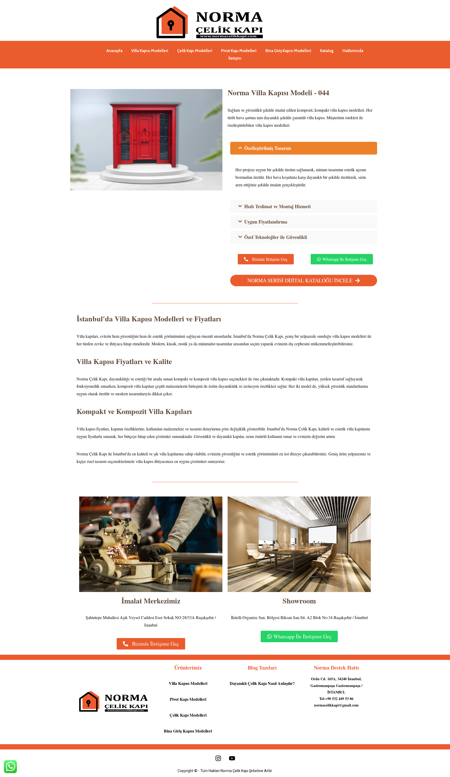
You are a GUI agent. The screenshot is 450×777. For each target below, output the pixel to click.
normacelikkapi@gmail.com (336, 705)
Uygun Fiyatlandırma (265, 221)
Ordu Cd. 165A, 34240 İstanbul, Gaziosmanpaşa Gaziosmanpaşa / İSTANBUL (336, 685)
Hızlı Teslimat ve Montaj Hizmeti (277, 206)
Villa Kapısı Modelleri (149, 50)
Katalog (327, 50)
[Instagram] (218, 758)
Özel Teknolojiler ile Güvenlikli (275, 237)
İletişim (234, 58)
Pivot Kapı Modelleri (239, 50)
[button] (303, 148)
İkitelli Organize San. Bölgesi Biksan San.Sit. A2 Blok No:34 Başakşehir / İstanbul (299, 617)
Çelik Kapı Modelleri (194, 50)
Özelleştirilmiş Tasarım (267, 148)
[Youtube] (232, 758)
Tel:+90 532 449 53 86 (336, 698)
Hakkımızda (352, 50)
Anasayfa (114, 50)
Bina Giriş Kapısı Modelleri (288, 50)
